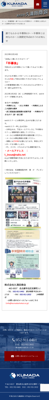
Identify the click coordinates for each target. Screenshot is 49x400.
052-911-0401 (26, 339)
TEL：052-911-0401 (12, 387)
